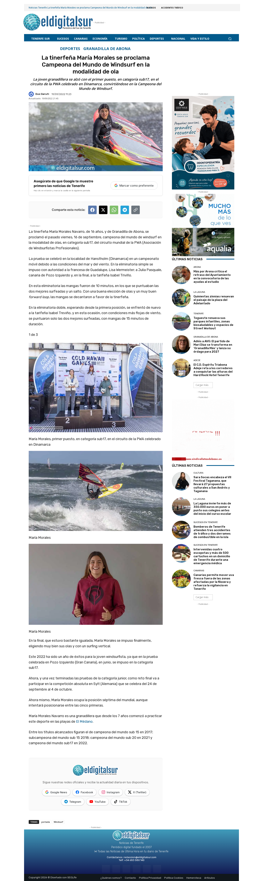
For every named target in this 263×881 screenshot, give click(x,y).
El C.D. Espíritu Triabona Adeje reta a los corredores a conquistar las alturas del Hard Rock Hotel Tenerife (213, 370)
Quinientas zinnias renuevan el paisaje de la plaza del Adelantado (213, 300)
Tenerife (198, 314)
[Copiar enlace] (135, 210)
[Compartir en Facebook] (92, 210)
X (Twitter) (139, 792)
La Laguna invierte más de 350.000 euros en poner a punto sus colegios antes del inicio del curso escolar (212, 509)
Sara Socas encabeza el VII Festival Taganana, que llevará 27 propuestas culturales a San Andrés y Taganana (212, 484)
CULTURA (198, 473)
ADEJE (196, 360)
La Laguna (199, 292)
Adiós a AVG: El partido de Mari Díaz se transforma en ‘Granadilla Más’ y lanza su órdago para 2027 (212, 346)
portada (45, 821)
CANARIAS (198, 571)
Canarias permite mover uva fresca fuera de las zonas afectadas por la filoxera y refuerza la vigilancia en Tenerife (213, 582)
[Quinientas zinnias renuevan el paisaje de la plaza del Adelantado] (181, 298)
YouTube (100, 801)
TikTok (123, 801)
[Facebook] (106, 869)
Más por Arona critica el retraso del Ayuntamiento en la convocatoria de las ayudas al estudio (212, 277)
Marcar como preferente (136, 185)
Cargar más (202, 385)
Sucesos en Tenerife (205, 522)
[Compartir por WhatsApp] (114, 210)
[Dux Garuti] (32, 94)
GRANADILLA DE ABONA (107, 48)
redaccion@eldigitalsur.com (140, 857)
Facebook (87, 792)
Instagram (113, 792)
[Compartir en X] (103, 210)
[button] (229, 38)
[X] (147, 869)
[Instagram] (116, 869)
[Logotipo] (58, 22)
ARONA (197, 267)
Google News (58, 792)
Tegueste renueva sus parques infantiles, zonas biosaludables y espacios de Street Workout (213, 323)
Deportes (70, 48)
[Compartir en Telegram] (125, 210)
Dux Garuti (42, 94)
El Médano (84, 721)
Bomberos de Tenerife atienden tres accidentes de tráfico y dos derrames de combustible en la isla (212, 532)
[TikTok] (136, 869)
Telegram (75, 801)
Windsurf (58, 821)
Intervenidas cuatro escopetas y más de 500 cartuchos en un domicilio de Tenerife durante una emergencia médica (211, 556)
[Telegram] (126, 869)
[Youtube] (157, 869)
